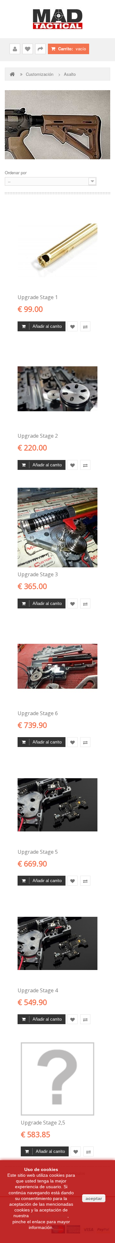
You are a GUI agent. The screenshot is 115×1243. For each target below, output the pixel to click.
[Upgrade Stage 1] (57, 250)
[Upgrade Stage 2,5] (57, 1079)
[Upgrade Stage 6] (57, 666)
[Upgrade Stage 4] (57, 943)
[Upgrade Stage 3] (57, 527)
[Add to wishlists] (72, 326)
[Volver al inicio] (13, 74)
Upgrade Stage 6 (38, 713)
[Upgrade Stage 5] (57, 805)
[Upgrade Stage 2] (57, 389)
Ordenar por (16, 172)
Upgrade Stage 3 (38, 574)
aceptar (94, 1198)
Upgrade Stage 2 (38, 435)
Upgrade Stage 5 (38, 851)
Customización (39, 74)
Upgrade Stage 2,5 (43, 1122)
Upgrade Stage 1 (38, 297)
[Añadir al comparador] (85, 326)
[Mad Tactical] (57, 19)
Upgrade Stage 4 (38, 990)
